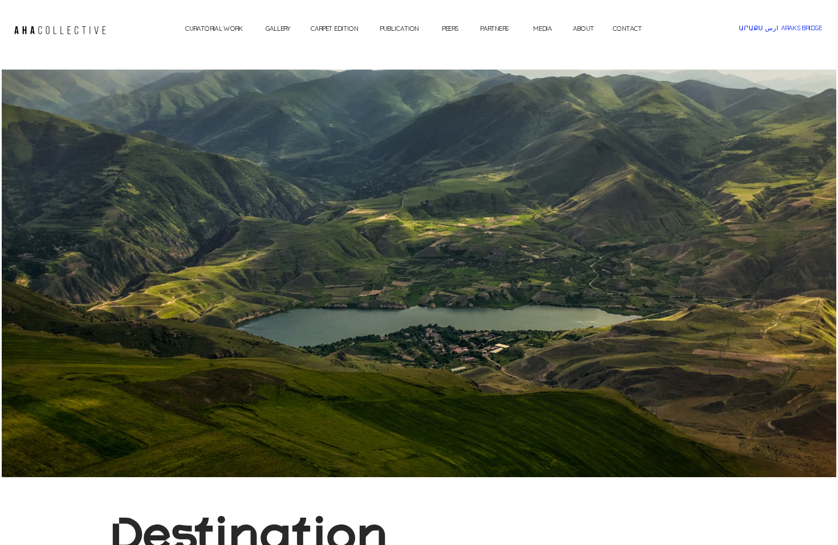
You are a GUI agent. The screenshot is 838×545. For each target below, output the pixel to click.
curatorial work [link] (213, 28)
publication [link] (399, 28)
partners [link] (494, 28)
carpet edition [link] (334, 28)
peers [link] (450, 28)
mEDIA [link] (542, 28)
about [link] (583, 28)
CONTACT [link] (627, 28)
